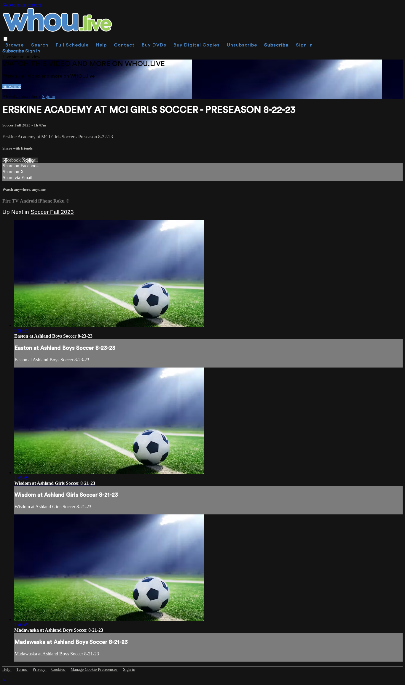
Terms (22, 669)
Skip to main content (21, 4)
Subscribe (11, 86)
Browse (15, 45)
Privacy (40, 669)
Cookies (58, 669)
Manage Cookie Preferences (94, 669)
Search (40, 45)
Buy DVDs (154, 45)
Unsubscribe (242, 45)
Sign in (304, 45)
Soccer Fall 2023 (16, 125)
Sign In (32, 51)
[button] (5, 39)
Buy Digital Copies (196, 45)
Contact (124, 45)
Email (32, 160)
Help (101, 45)
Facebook (12, 160)
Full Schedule (72, 45)
